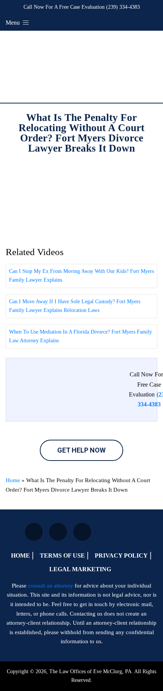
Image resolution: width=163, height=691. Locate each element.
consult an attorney (50, 586)
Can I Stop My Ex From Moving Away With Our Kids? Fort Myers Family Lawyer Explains (81, 275)
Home (13, 480)
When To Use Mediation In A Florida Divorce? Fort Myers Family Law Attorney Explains (80, 336)
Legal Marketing (80, 569)
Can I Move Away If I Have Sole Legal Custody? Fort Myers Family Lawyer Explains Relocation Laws (74, 306)
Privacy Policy (121, 555)
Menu (13, 22)
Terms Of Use (62, 555)
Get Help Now (81, 450)
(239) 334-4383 (123, 7)
